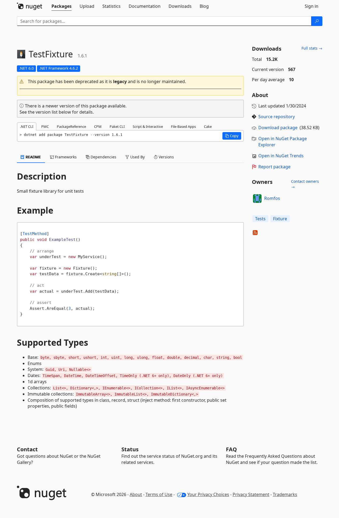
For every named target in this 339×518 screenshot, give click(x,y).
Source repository (276, 117)
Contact (27, 449)
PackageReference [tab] (71, 126)
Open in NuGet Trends (281, 156)
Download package (277, 128)
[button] (130, 82)
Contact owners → (305, 184)
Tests (260, 219)
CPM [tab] (98, 126)
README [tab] (33, 156)
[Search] (316, 21)
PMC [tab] (45, 126)
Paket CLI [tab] (117, 126)
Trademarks (285, 494)
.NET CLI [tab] (26, 126)
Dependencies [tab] (103, 156)
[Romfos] (257, 198)
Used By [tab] (137, 156)
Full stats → (311, 48)
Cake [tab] (208, 126)
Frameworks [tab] (65, 156)
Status (130, 449)
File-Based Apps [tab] (183, 126)
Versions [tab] (166, 156)
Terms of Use (159, 494)
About (136, 494)
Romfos (272, 198)
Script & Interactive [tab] (148, 126)
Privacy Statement (251, 494)
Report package (274, 167)
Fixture (280, 219)
